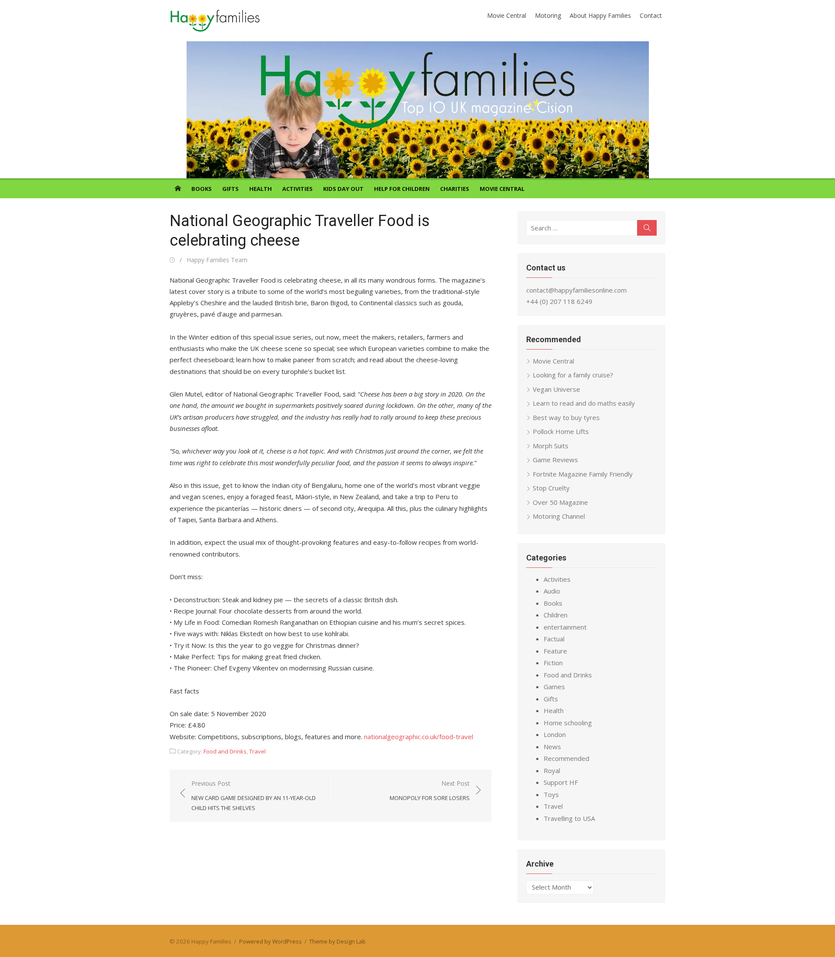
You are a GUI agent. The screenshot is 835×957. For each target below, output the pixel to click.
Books (201, 189)
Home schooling (568, 722)
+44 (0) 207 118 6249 (559, 301)
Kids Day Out (343, 189)
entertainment (565, 627)
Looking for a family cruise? (573, 374)
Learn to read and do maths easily (584, 403)
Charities (454, 189)
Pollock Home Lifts (561, 431)
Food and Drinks (225, 751)
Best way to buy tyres (566, 417)
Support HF (561, 782)
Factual (554, 638)
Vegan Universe (556, 389)
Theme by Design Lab (337, 941)
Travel (257, 751)
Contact (651, 15)
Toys (551, 794)
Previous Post (253, 795)
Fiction (553, 662)
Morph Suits (550, 445)
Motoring (548, 15)
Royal (552, 770)
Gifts (230, 189)
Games (554, 686)
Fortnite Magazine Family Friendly (583, 474)
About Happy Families (600, 15)
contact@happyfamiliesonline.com (576, 290)
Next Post (430, 790)
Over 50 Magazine (560, 502)
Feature (555, 651)
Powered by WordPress (270, 941)
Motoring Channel (559, 516)
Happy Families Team (217, 260)
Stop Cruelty (551, 488)
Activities (297, 189)
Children (556, 614)
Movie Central (506, 15)
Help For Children (402, 189)
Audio (552, 591)
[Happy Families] (417, 109)
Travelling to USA (569, 818)
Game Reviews (555, 459)
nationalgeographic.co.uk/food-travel (417, 736)
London (555, 734)
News (552, 746)
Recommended (566, 758)
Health (260, 189)
